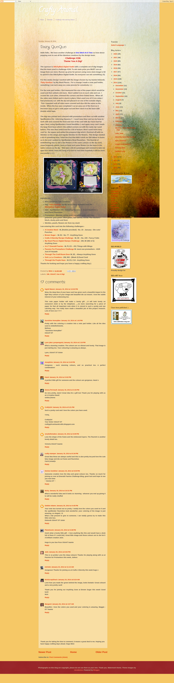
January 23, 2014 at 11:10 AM (62, 567)
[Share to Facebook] (73, 271)
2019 (116, 65)
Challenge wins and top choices (65, 20)
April (118, 114)
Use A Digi (61, 274)
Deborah (114, 196)
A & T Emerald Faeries (54, 246)
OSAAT (53, 274)
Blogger (96, 670)
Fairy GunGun (47, 82)
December (120, 85)
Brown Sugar (50, 235)
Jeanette (114, 203)
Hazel (47, 377)
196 (48, 274)
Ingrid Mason (50, 289)
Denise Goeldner (51, 471)
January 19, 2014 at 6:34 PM (67, 453)
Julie (46, 552)
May (117, 111)
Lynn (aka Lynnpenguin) (54, 342)
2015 (116, 79)
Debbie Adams (50, 506)
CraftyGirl (48, 407)
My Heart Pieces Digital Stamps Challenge (62, 241)
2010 (116, 167)
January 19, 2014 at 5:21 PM (63, 407)
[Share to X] (71, 271)
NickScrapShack (51, 580)
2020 (116, 61)
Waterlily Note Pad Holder (125, 137)
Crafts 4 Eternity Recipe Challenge (59, 238)
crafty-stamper (50, 453)
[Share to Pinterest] (75, 271)
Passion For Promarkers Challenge (59, 249)
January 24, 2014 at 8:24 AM (69, 580)
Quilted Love (120, 151)
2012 (116, 160)
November (120, 89)
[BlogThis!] (70, 271)
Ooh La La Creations (53, 257)
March (118, 118)
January (119, 125)
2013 (116, 157)
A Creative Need (51, 230)
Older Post (101, 652)
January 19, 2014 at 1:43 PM (72, 320)
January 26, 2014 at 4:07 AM (63, 604)
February (119, 121)
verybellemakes (51, 434)
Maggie (114, 210)
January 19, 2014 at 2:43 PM (64, 362)
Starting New (120, 148)
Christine (114, 191)
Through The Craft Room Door (57, 254)
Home (42, 20)
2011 (115, 164)
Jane (113, 201)
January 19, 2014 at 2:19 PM (74, 342)
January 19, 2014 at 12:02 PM (66, 289)
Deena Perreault (51, 390)
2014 (116, 82)
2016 (116, 75)
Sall (112, 212)
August (119, 100)
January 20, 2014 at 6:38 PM (65, 530)
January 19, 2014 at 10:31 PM (61, 491)
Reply (47, 314)
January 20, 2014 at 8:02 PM (60, 552)
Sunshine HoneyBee (53, 320)
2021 (116, 57)
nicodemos (78, 670)
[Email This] (68, 271)
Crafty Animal (58, 10)
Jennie (113, 205)
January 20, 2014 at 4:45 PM (67, 506)
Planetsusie (49, 530)
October (119, 93)
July (117, 103)
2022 (116, 54)
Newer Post (45, 652)
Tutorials (49, 20)
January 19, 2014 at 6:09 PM (68, 434)
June (118, 107)
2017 (116, 72)
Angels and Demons (123, 144)
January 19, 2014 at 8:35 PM (69, 471)
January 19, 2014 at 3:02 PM (60, 377)
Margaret (48, 604)
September (120, 96)
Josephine (49, 362)
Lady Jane (119, 133)
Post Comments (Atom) (58, 657)
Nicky (47, 491)
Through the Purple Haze (55, 260)
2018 (116, 68)
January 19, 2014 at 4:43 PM (68, 390)
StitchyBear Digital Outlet (63, 67)
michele (48, 567)
